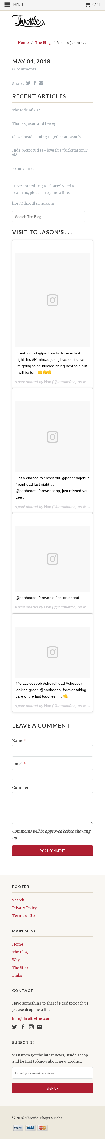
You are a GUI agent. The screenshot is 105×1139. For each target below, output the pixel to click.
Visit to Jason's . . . (42, 231)
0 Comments (24, 69)
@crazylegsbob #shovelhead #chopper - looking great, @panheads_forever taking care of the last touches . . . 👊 (51, 689)
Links (17, 975)
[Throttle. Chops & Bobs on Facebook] (22, 1026)
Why (16, 960)
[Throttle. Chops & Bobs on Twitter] (14, 1026)
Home (17, 944)
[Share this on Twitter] (27, 83)
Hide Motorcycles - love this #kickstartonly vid (50, 153)
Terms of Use (24, 915)
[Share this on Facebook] (34, 83)
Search (18, 900)
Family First (23, 168)
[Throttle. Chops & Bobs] (52, 21)
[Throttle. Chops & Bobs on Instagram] (31, 1026)
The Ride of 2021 (27, 110)
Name (19, 740)
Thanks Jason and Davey (34, 123)
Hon (47, 382)
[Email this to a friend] (40, 83)
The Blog (20, 952)
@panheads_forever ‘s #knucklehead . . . (51, 597)
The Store (20, 967)
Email (19, 764)
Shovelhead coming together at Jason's (46, 137)
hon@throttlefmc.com (33, 203)
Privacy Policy (24, 908)
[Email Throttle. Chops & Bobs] (39, 1026)
